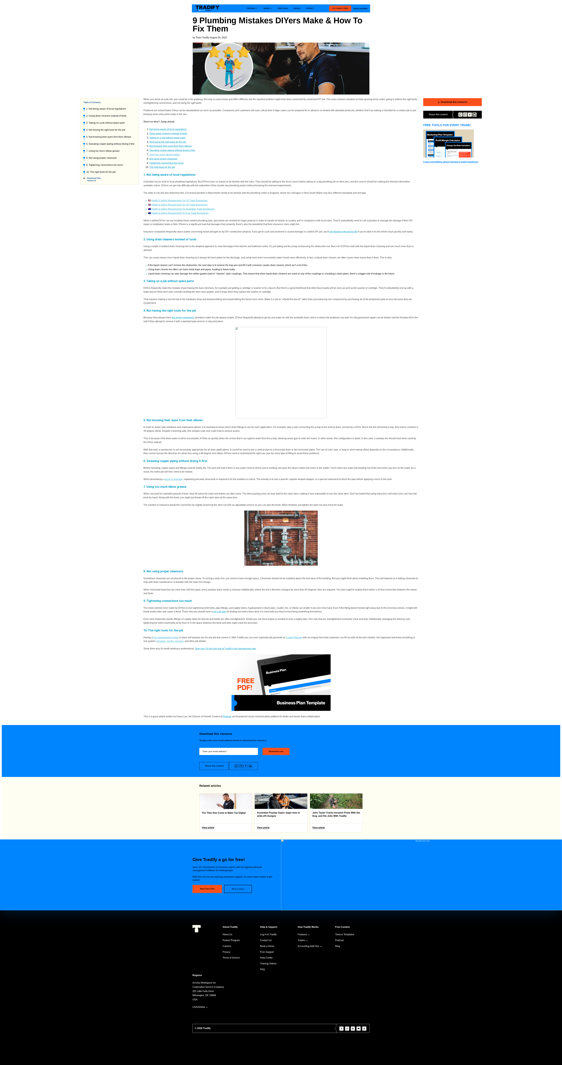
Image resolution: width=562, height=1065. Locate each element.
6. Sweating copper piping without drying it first (110, 144)
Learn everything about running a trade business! (450, 162)
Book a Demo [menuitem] (267, 946)
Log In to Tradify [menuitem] (268, 934)
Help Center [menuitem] (266, 957)
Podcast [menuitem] (339, 940)
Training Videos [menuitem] (268, 963)
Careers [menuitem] (227, 946)
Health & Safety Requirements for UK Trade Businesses (179, 204)
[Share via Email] (465, 114)
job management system (166, 637)
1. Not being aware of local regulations (106, 109)
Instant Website (294, 637)
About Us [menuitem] (227, 934)
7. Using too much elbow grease (103, 151)
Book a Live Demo (360, 8)
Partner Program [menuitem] (231, 940)
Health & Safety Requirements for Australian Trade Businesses (183, 209)
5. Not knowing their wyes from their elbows (108, 137)
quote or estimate (173, 479)
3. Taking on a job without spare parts (105, 123)
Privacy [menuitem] (226, 952)
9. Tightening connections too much (104, 165)
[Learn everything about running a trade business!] (452, 143)
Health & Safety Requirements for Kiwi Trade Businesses (180, 213)
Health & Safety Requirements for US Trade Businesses (179, 200)
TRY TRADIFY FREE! (340, 8)
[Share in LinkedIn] (250, 766)
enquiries (161, 641)
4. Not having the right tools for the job (105, 130)
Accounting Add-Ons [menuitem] (308, 946)
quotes (170, 641)
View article (208, 827)
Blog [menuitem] (337, 946)
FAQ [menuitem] (262, 969)
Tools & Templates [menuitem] (344, 934)
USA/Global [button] (198, 1007)
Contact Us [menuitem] (266, 940)
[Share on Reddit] (474, 114)
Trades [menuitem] (301, 940)
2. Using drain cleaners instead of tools (106, 116)
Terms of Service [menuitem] (231, 957)
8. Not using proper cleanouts (101, 158)
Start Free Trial (207, 889)
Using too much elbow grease (164, 154)
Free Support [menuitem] (267, 952)
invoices (179, 641)
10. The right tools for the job (101, 172)
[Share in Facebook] (470, 114)
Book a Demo (238, 889)
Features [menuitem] (302, 934)
